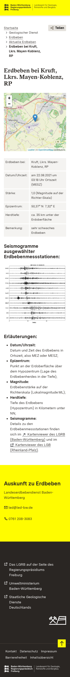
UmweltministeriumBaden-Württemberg (25, 586)
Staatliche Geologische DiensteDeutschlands (27, 602)
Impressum (49, 651)
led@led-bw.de (21, 507)
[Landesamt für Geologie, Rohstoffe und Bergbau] (32, 7)
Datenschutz (29, 651)
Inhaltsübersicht (41, 657)
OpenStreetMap (45, 149)
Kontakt (11, 651)
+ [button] (9, 98)
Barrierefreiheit (16, 657)
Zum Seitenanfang (61, 643)
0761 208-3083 (20, 519)
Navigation (63, 7)
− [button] (9, 103)
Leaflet (31, 149)
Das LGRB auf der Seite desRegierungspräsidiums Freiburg (31, 569)
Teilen (59, 28)
